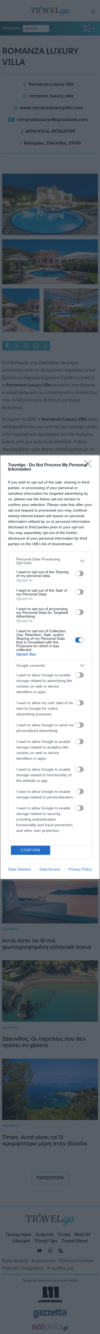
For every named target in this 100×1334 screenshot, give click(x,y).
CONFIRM (30, 850)
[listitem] (50, 561)
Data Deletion (19, 869)
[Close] (90, 465)
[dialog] (50, 667)
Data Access (49, 869)
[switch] (79, 573)
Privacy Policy (80, 869)
